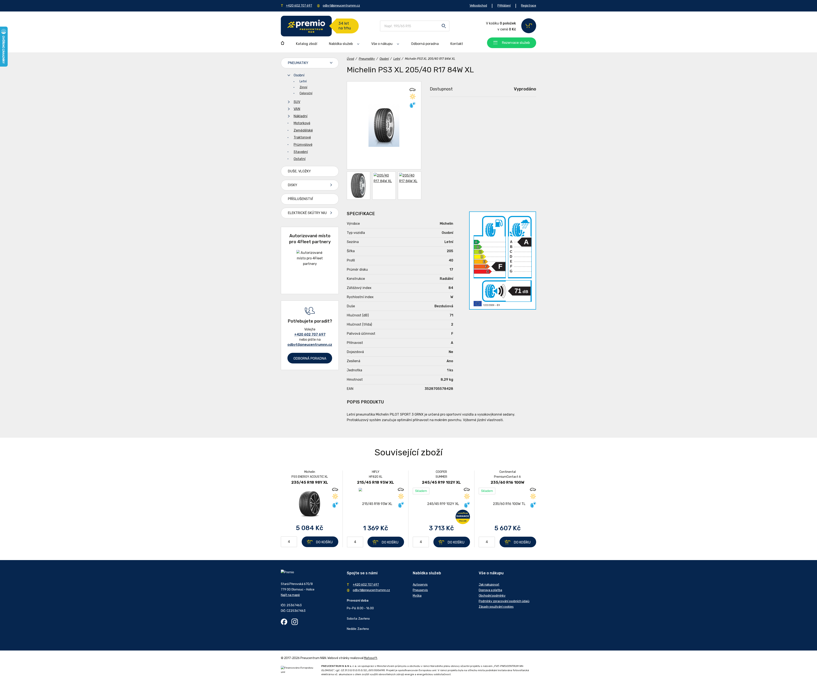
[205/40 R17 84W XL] (384, 125)
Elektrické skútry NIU (307, 213)
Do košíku (324, 542)
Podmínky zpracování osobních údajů (504, 601)
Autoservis (420, 584)
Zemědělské (303, 130)
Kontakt (456, 44)
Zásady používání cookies (496, 607)
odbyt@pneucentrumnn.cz (341, 5)
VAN (297, 109)
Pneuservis (420, 590)
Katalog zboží (306, 44)
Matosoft (370, 658)
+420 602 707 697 (299, 5)
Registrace (528, 5)
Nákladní (300, 116)
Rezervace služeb (516, 43)
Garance (463, 517)
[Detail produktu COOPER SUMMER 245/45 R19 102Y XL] (441, 504)
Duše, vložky (299, 171)
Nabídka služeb (341, 44)
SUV (297, 102)
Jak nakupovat (489, 584)
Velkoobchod (478, 5)
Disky (292, 185)
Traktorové (302, 137)
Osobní (299, 75)
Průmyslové (303, 145)
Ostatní (300, 159)
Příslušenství (300, 199)
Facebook (284, 622)
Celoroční (306, 93)
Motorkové (302, 123)
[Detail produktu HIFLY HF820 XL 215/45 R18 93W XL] (375, 504)
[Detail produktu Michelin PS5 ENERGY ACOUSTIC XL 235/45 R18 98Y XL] (309, 504)
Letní (303, 81)
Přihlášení (504, 5)
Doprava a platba (490, 590)
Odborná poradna (425, 44)
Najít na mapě (290, 595)
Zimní (303, 87)
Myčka (417, 596)
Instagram (294, 622)
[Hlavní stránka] (306, 26)
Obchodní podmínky (492, 596)
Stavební (301, 152)
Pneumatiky (298, 63)
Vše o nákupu (382, 44)
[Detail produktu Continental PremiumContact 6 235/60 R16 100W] (507, 504)
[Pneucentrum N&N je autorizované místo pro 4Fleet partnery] (309, 264)
